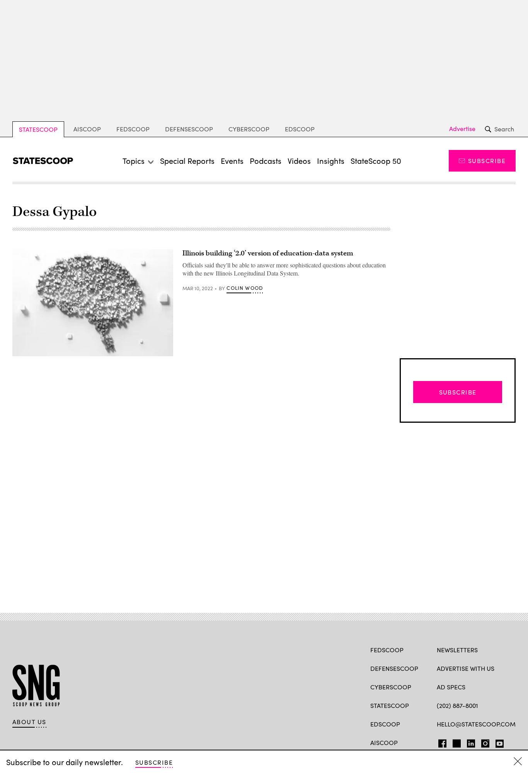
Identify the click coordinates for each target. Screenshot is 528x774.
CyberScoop (248, 129)
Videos (299, 160)
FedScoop (133, 129)
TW (455, 742)
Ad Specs (451, 687)
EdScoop (300, 129)
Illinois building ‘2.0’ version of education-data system (267, 253)
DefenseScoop (189, 129)
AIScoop (87, 129)
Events (232, 160)
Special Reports (187, 160)
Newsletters (457, 650)
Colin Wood (245, 287)
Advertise (462, 129)
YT (497, 742)
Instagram (485, 742)
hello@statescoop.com (476, 724)
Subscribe (487, 161)
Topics (134, 160)
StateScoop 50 (376, 160)
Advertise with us (465, 668)
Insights (330, 160)
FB (440, 742)
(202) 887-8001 (457, 705)
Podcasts (265, 160)
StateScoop (38, 129)
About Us (29, 722)
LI (467, 742)
